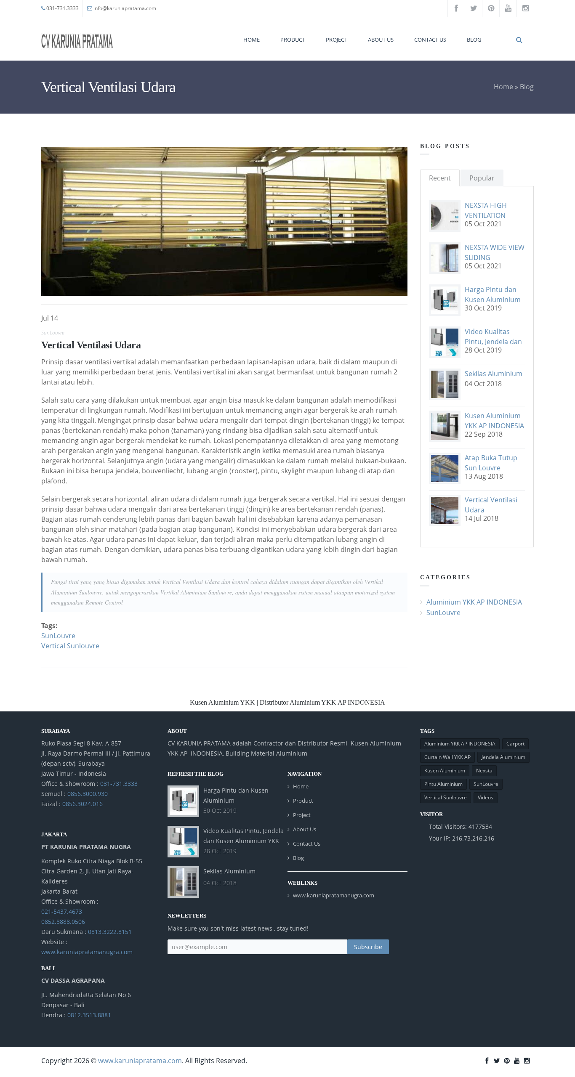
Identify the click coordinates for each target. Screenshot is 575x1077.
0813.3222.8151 (110, 932)
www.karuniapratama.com (140, 1060)
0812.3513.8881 (89, 1015)
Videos (485, 797)
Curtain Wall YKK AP (447, 757)
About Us (381, 39)
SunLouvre (52, 332)
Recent (440, 178)
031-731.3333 (62, 8)
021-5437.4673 (61, 911)
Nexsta (484, 770)
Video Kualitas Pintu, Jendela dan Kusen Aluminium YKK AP (243, 841)
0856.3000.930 (87, 794)
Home (251, 39)
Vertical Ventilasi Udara (91, 345)
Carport (515, 743)
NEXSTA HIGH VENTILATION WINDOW (486, 215)
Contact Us (430, 39)
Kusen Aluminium (444, 770)
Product (292, 39)
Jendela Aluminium (503, 757)
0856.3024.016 (82, 804)
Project (336, 39)
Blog (474, 39)
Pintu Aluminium (443, 784)
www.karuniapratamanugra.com (87, 952)
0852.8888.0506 (63, 922)
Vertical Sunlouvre (70, 645)
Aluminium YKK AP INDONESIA (474, 602)
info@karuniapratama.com (124, 8)
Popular (482, 178)
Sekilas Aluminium (493, 373)
